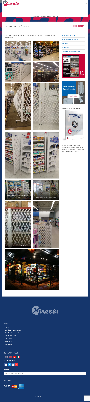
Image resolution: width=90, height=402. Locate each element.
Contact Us (8, 344)
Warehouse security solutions (71, 51)
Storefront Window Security (70, 39)
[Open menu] (86, 3)
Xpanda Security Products (47, 397)
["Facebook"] (5, 364)
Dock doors (65, 47)
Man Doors (65, 43)
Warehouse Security (11, 336)
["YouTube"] (16, 364)
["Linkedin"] (13, 364)
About (7, 327)
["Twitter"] (9, 364)
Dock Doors (8, 338)
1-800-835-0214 (79, 26)
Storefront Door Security (69, 35)
